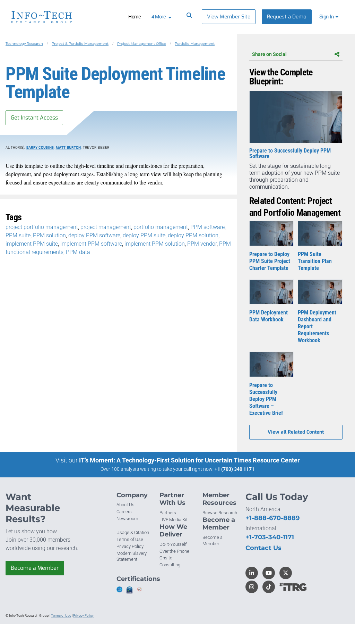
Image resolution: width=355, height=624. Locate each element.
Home (134, 16)
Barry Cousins (40, 147)
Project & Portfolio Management (80, 43)
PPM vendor (202, 243)
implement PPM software (91, 243)
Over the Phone (174, 551)
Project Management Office (141, 43)
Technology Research (24, 43)
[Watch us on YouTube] (268, 573)
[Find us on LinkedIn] (251, 573)
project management (105, 227)
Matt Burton (68, 147)
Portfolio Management (195, 43)
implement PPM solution (154, 243)
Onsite (165, 557)
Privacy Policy (130, 546)
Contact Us (263, 548)
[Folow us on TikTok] (268, 587)
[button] (330, 17)
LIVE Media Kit (173, 519)
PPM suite (18, 235)
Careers (124, 511)
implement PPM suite (32, 243)
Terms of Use (129, 539)
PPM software (207, 227)
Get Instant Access (34, 117)
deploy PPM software (94, 235)
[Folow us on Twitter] (285, 573)
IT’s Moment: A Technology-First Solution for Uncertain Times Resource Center (189, 460)
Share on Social (269, 54)
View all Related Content (296, 432)
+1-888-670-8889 (272, 518)
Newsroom (127, 518)
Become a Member (35, 568)
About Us (125, 504)
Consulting (169, 564)
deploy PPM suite (144, 235)
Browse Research (219, 512)
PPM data (78, 252)
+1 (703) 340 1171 (234, 469)
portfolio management (160, 227)
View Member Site (228, 16)
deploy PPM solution (193, 235)
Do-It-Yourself (173, 544)
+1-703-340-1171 (269, 537)
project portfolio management (42, 227)
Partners (167, 512)
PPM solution (49, 235)
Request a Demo (286, 16)
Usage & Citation (132, 532)
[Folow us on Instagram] (251, 587)
